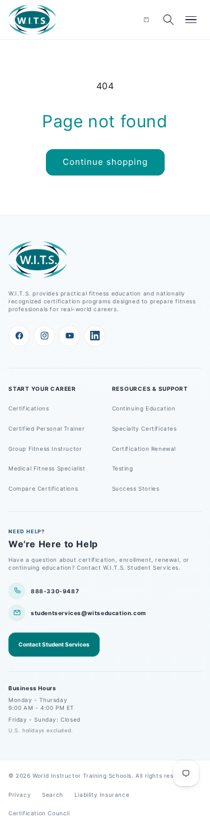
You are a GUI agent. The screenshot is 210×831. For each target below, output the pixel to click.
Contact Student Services (54, 644)
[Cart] (146, 19)
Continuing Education (144, 408)
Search (52, 794)
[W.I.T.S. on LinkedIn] (94, 336)
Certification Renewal (144, 448)
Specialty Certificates (144, 428)
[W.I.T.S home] (32, 19)
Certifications (28, 408)
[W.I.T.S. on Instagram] (44, 336)
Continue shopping (105, 161)
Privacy (19, 794)
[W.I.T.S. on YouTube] (69, 336)
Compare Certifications (43, 488)
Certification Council (39, 813)
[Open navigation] (191, 19)
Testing (122, 468)
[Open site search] (168, 19)
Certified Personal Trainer (46, 428)
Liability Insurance (101, 794)
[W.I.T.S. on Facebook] (19, 336)
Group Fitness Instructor (45, 448)
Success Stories (136, 488)
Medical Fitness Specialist (47, 468)
